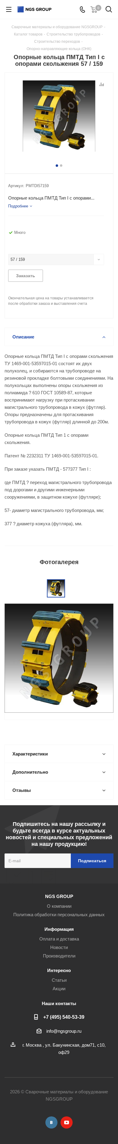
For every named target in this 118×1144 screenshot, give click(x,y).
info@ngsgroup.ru (63, 1031)
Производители (59, 955)
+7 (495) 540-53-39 (63, 1017)
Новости (59, 947)
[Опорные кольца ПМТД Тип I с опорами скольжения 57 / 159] (59, 116)
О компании (59, 906)
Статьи (59, 980)
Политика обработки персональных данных (59, 914)
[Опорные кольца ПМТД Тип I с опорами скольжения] (59, 657)
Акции (59, 988)
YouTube (67, 1122)
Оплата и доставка (59, 938)
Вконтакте (51, 1122)
